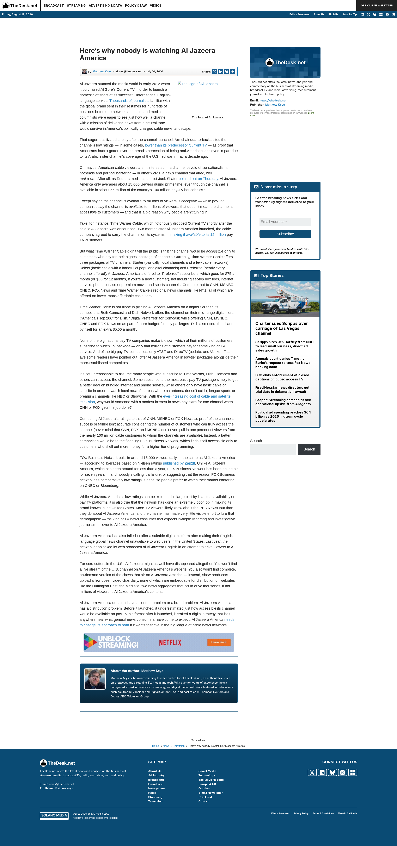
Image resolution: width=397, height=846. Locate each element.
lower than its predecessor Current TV (176, 145)
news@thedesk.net (272, 100)
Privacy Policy (301, 813)
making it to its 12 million (198, 234)
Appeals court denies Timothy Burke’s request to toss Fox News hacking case (282, 362)
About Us (319, 14)
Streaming (155, 797)
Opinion (204, 788)
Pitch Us (333, 14)
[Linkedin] (220, 71)
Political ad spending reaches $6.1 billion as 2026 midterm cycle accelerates (283, 416)
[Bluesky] (226, 71)
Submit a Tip (349, 14)
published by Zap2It (179, 463)
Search (256, 441)
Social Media (207, 771)
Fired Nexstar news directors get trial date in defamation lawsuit (282, 389)
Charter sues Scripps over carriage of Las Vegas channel (281, 328)
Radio (152, 792)
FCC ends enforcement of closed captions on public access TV (282, 377)
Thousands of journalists (129, 101)
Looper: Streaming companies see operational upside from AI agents (283, 402)
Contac (203, 801)
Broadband (156, 779)
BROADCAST (54, 5)
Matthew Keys (102, 71)
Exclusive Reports (211, 779)
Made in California (347, 813)
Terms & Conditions (323, 813)
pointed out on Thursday (198, 179)
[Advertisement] (198, 32)
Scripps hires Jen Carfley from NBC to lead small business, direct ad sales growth (284, 346)
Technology (206, 775)
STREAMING (76, 5)
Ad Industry (156, 775)
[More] (232, 71)
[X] (214, 71)
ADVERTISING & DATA (105, 5)
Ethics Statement (299, 14)
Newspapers (156, 788)
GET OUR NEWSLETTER (377, 5)
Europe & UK (207, 784)
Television (155, 801)
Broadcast (155, 784)
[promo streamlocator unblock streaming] (159, 650)
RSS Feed (205, 797)
